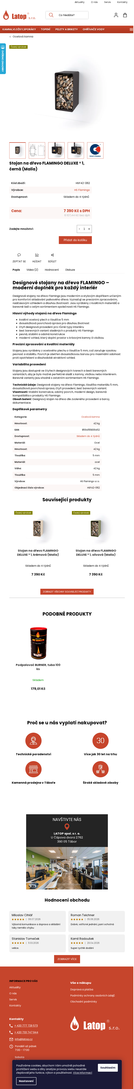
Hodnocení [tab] (52, 270)
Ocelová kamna (90, 416)
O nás (94, 2)
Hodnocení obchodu (67, 900)
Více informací (82, 1073)
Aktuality (79, 2)
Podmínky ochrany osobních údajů (92, 995)
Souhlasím (107, 1068)
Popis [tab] (16, 270)
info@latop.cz (24, 1039)
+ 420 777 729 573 (26, 1026)
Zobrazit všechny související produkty (67, 591)
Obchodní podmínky (83, 1001)
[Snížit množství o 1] (79, 229)
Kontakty (122, 2)
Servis (107, 2)
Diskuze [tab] (70, 270)
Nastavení (26, 1081)
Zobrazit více (67, 959)
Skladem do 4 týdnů (88, 436)
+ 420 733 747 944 (26, 1032)
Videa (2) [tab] (32, 270)
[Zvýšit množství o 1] (89, 229)
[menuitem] (19, 29)
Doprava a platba (81, 989)
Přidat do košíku (75, 240)
